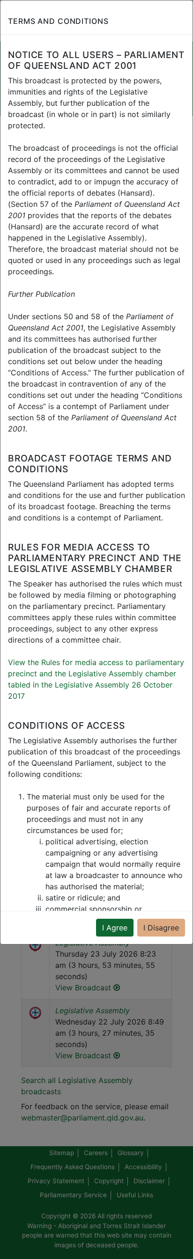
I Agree (114, 927)
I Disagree (161, 927)
